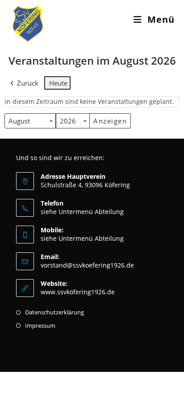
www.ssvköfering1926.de (78, 292)
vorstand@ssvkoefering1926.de (87, 265)
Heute (58, 82)
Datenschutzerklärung (54, 312)
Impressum (40, 325)
